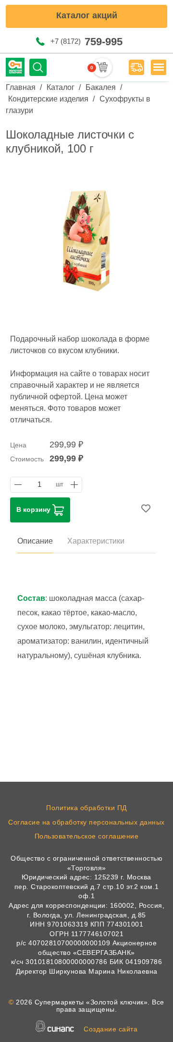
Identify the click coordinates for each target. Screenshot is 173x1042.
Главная (21, 87)
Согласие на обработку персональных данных (86, 822)
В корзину (34, 509)
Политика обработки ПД (86, 808)
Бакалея (101, 87)
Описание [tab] (35, 541)
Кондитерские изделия (48, 99)
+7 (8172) (86, 42)
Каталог (60, 87)
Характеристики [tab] (95, 541)
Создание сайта (110, 1029)
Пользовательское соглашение (87, 836)
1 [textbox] (39, 484)
